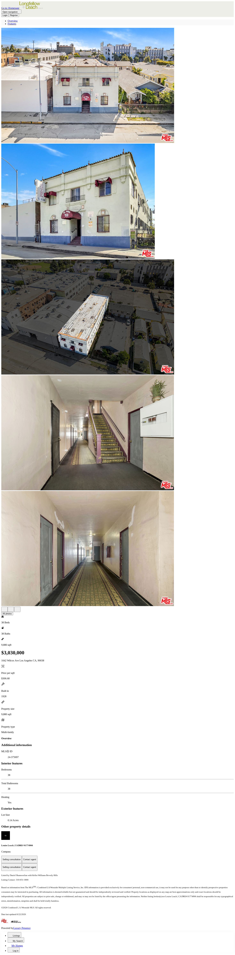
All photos (7, 613)
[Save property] (11, 609)
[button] (117, 86)
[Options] (4, 609)
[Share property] (17, 609)
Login (5, 15)
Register (14, 15)
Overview (13, 21)
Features (12, 23)
